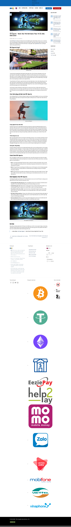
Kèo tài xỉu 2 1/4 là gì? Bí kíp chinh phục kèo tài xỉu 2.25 (57, 29)
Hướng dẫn (24, 8)
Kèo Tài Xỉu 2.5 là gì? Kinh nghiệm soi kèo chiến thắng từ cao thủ (57, 17)
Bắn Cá (41, 8)
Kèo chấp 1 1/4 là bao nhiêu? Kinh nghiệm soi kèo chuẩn (56, 35)
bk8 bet (37, 43)
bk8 (21, 38)
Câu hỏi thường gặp (32, 256)
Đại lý (20, 11)
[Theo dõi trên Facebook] (11, 283)
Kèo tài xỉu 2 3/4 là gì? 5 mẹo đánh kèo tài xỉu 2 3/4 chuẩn (57, 41)
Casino (36, 8)
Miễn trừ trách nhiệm (32, 254)
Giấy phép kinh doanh (32, 249)
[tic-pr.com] (13, 8)
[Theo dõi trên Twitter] (15, 283)
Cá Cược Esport (21, 231)
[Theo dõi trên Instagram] (13, 283)
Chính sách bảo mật (32, 251)
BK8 (20, 8)
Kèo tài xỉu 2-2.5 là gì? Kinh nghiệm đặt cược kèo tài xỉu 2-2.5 (57, 24)
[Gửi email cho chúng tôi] (17, 283)
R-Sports (15, 40)
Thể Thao (31, 8)
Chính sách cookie (32, 252)
